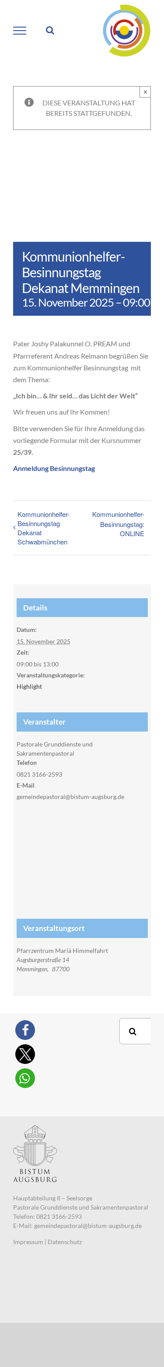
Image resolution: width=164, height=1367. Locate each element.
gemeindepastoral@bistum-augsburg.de (88, 1225)
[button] (25, 1030)
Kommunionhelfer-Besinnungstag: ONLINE (118, 523)
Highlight (29, 686)
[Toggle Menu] (19, 31)
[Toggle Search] (50, 30)
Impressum (28, 1241)
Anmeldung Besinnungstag (54, 468)
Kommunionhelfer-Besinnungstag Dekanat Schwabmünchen (43, 527)
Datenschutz (65, 1241)
